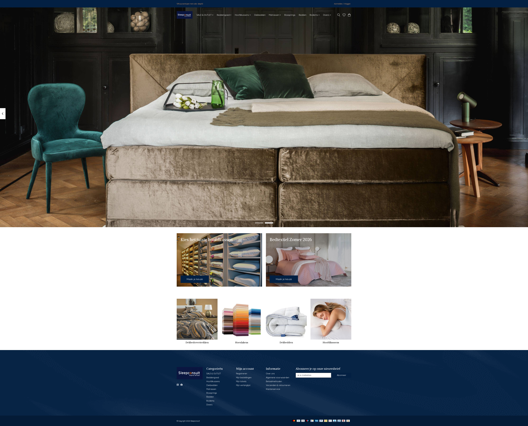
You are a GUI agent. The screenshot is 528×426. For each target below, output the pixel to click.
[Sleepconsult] (185, 15)
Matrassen (211, 389)
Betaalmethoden (274, 381)
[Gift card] (343, 421)
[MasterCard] (294, 421)
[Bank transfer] (303, 421)
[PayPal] (321, 421)
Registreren (241, 373)
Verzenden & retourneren (278, 385)
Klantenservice (273, 389)
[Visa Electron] (339, 421)
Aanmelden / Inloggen (342, 4)
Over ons (270, 373)
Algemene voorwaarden (277, 377)
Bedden (302, 15)
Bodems (210, 400)
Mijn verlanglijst (243, 385)
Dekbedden (260, 15)
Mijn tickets (241, 381)
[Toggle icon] (339, 15)
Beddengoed (212, 377)
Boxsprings (289, 15)
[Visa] (298, 421)
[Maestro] (307, 421)
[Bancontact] (312, 421)
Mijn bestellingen (243, 377)
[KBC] (334, 421)
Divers (209, 404)
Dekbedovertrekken (197, 342)
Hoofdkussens (331, 342)
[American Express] (316, 421)
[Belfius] (330, 421)
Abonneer (341, 375)
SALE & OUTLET (213, 373)
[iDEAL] (325, 421)
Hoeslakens (241, 342)
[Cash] (348, 421)
